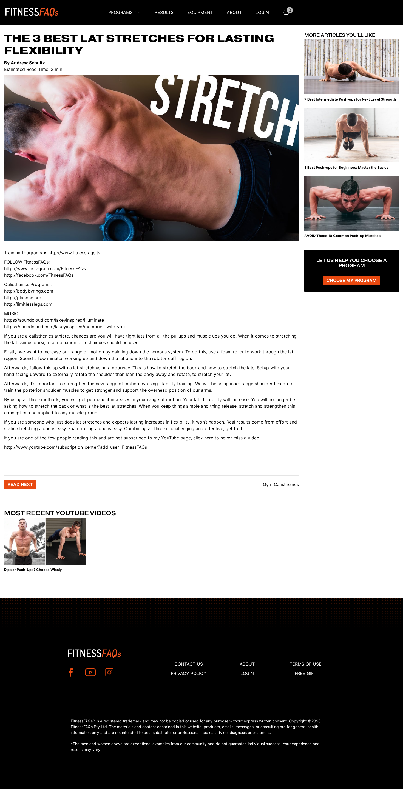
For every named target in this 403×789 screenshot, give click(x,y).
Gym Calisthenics (280, 484)
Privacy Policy (188, 673)
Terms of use (306, 664)
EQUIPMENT (200, 12)
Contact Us (188, 664)
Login (262, 12)
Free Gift (305, 673)
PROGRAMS (120, 12)
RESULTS (164, 12)
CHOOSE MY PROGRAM (352, 280)
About (234, 12)
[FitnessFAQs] (32, 12)
